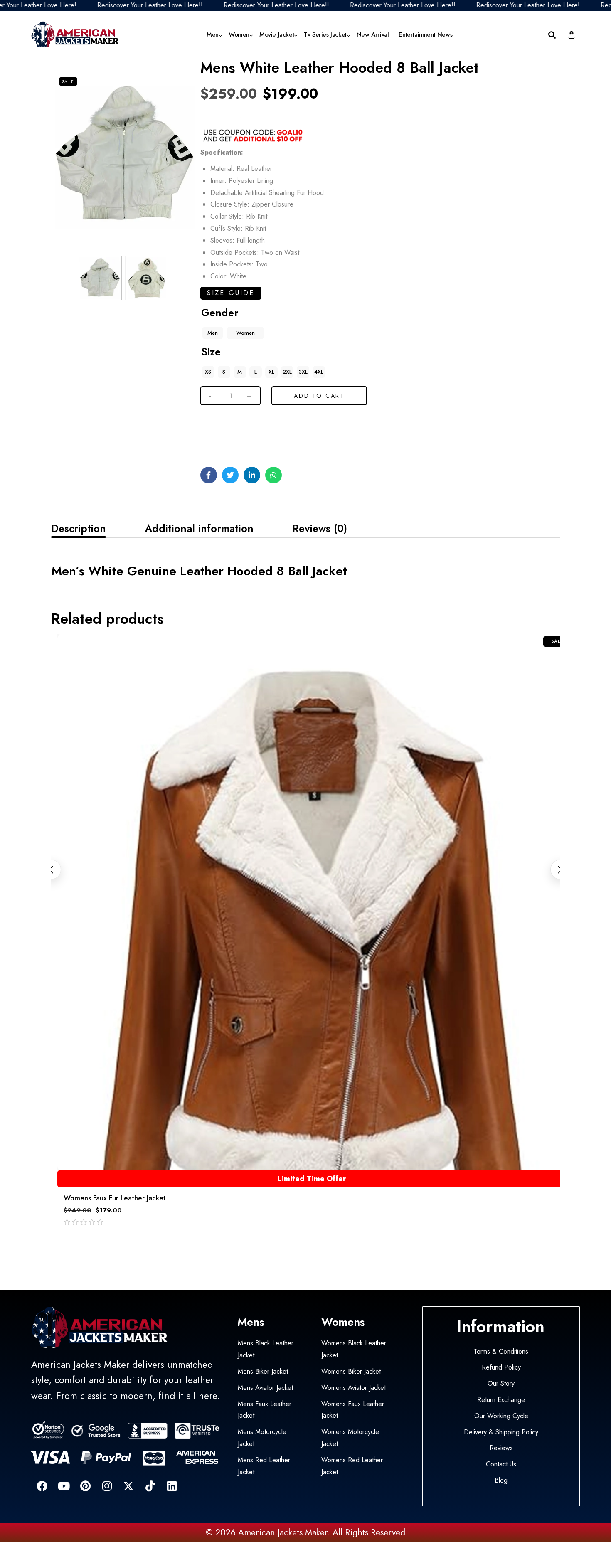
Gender (219, 312)
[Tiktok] (150, 1486)
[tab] (78, 528)
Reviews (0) (319, 528)
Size (211, 351)
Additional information (199, 528)
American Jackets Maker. (283, 1532)
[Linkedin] (171, 1486)
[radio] (212, 333)
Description (78, 528)
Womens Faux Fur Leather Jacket (115, 1198)
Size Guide (231, 293)
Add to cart (319, 396)
